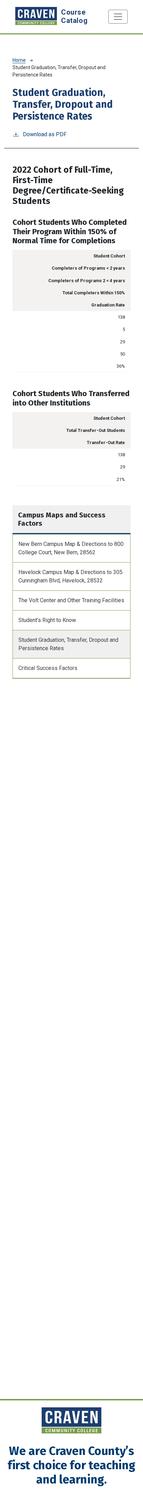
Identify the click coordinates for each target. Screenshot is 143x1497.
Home (19, 60)
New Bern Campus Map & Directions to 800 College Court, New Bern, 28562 (71, 548)
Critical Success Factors (47, 668)
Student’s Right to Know (47, 620)
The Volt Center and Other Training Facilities (71, 600)
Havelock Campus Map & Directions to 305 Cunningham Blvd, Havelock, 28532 (70, 576)
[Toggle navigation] (118, 17)
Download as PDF (45, 134)
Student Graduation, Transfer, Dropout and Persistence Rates (68, 644)
